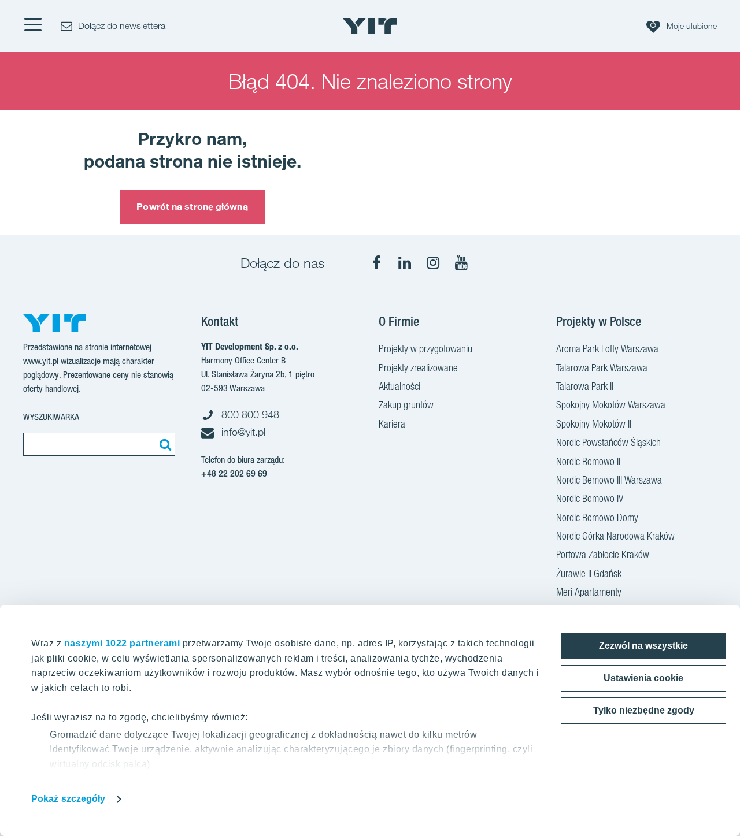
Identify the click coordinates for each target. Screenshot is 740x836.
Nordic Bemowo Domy (597, 517)
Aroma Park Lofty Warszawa (607, 349)
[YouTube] (461, 263)
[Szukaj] (164, 444)
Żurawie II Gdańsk (588, 573)
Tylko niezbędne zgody (643, 710)
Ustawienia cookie (643, 678)
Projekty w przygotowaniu (425, 349)
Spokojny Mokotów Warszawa (610, 405)
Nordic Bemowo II (588, 461)
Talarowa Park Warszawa (602, 368)
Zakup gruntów (406, 405)
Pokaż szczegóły (68, 799)
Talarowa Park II (584, 386)
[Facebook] (376, 263)
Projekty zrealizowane (418, 368)
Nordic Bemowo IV (589, 498)
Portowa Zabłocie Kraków (602, 554)
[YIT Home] (370, 26)
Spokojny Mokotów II (593, 424)
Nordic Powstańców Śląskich (608, 442)
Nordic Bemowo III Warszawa (609, 480)
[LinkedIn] (404, 263)
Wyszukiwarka (51, 416)
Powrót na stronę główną (191, 206)
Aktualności (399, 386)
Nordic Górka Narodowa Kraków (615, 536)
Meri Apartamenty (588, 592)
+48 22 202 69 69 (234, 473)
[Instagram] (433, 263)
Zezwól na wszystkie (643, 646)
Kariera (392, 424)
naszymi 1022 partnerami (122, 643)
